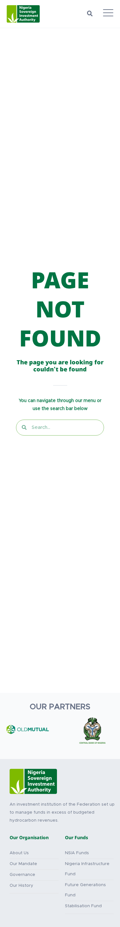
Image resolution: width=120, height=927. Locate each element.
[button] (90, 14)
